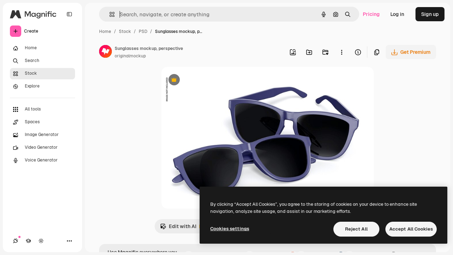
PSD (143, 31)
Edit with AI (178, 228)
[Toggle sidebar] (69, 14)
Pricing (371, 14)
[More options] (341, 52)
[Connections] (15, 240)
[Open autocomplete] (109, 14)
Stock (125, 31)
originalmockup (130, 56)
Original (207, 80)
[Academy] (28, 240)
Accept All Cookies (411, 229)
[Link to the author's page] (105, 52)
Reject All (356, 229)
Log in (397, 14)
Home (105, 31)
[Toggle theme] (41, 240)
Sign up (430, 14)
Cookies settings (229, 229)
